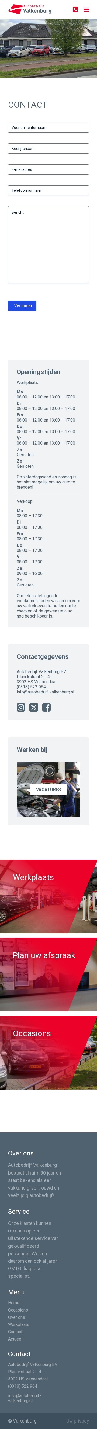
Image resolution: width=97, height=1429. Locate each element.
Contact (15, 1331)
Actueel (15, 1339)
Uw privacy (77, 1421)
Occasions (18, 1310)
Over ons (16, 1317)
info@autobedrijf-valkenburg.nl (45, 692)
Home (13, 1302)
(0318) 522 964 (31, 686)
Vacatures (48, 789)
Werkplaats (18, 1324)
